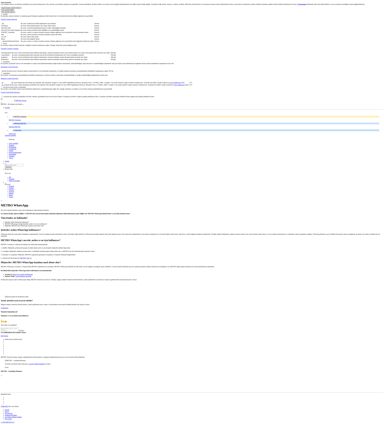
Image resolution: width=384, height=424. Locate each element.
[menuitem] (196, 186)
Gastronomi (4, 308)
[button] (7, 107)
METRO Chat (24, 258)
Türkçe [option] (11, 197)
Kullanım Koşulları (11, 415)
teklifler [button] (4, 248)
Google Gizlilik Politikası (37, 364)
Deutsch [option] (11, 186)
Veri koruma (9, 413)
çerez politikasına (175, 82)
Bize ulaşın (8, 419)
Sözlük (7, 410)
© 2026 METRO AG (7, 422)
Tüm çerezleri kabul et (8, 12)
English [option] (11, 188)
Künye (7, 411)
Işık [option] (10, 177)
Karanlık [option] (11, 179)
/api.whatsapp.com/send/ (23, 276)
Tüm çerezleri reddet (8, 10)
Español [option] (11, 190)
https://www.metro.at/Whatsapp (23, 274)
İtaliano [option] (11, 193)
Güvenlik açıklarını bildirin (13, 417)
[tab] (192, 19)
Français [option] (11, 191)
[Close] (1, 320)
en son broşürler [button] (47, 248)
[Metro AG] (11, 100)
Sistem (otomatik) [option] (14, 181)
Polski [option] (11, 195)
